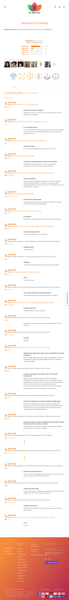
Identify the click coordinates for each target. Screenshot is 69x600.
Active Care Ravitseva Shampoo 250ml (26, 272)
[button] (55, 7)
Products (7, 551)
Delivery (20, 578)
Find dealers (8, 553)
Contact (20, 551)
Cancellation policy (11, 596)
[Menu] (5, 7)
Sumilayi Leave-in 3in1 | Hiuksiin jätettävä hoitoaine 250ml (33, 173)
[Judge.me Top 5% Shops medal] (47, 76)
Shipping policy (21, 594)
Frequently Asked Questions (21, 556)
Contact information (24, 596)
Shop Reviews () (31, 93)
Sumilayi (11, 589)
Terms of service (10, 594)
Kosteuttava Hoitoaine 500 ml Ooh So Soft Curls (30, 121)
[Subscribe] (64, 548)
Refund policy (21, 591)
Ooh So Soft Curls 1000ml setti (23, 156)
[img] (34, 41)
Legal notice (30, 594)
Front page (8, 548)
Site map (21, 581)
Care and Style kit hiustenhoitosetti (25, 104)
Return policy (22, 565)
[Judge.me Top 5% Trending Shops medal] (55, 76)
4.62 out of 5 (39, 41)
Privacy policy (30, 591)
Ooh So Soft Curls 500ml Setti (23, 193)
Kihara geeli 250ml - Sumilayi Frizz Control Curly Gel (31, 347)
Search (20, 548)
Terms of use (22, 562)
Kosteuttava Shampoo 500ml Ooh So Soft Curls (30, 140)
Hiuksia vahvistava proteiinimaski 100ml (27, 211)
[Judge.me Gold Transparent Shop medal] (30, 76)
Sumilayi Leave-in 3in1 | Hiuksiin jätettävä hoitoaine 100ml (33, 302)
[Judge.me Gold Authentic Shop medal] (21, 76)
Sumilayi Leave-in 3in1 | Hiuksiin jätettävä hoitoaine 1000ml (34, 517)
